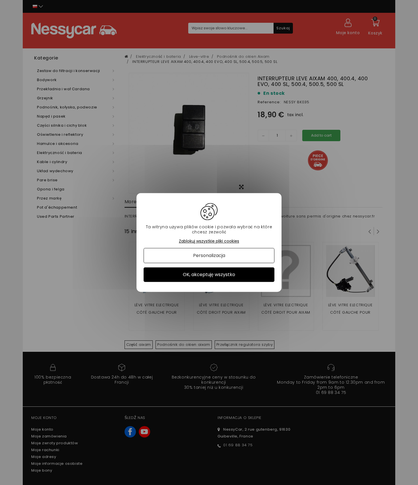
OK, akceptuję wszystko (209, 274)
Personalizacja (209, 255)
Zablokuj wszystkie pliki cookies (209, 241)
